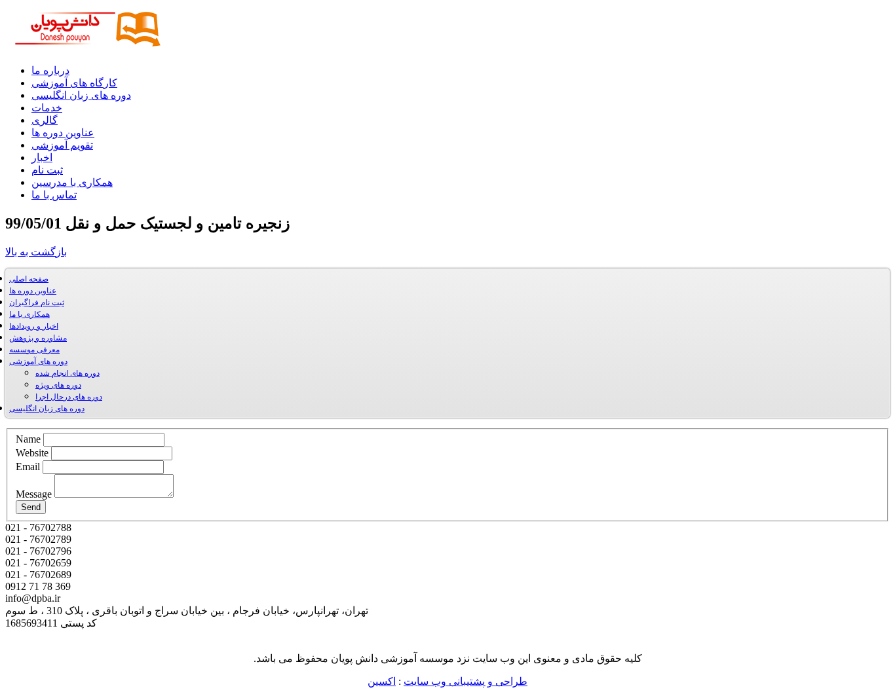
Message (34, 494)
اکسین (382, 681)
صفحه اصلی (28, 279)
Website (32, 452)
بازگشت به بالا (36, 251)
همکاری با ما (29, 314)
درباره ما (50, 70)
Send (31, 507)
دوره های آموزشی (38, 361)
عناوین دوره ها (62, 132)
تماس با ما (54, 194)
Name (28, 439)
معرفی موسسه (34, 349)
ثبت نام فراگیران (36, 302)
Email (28, 466)
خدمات (46, 107)
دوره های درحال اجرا (68, 396)
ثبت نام (47, 169)
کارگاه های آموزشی (74, 82)
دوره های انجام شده (67, 373)
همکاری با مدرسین (72, 182)
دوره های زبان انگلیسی (81, 95)
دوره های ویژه (58, 385)
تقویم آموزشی (62, 145)
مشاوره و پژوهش (38, 337)
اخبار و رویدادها (33, 326)
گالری (44, 120)
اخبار (41, 157)
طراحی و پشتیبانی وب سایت (465, 681)
